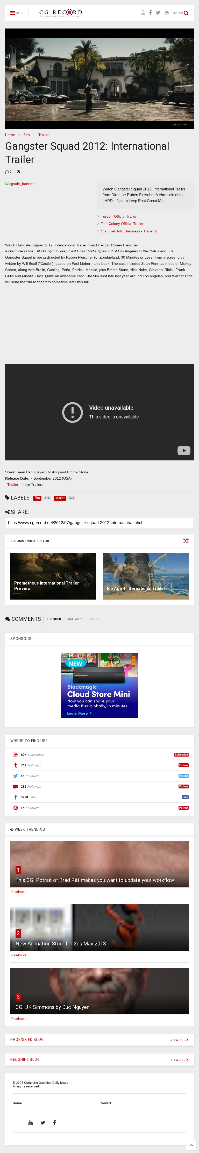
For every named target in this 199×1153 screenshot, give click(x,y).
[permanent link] (18, 171)
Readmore (18, 892)
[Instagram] (143, 13)
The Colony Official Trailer (122, 224)
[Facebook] (150, 13)
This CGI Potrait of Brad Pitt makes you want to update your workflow (95, 880)
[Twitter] (158, 13)
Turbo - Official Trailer (119, 216)
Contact (105, 1103)
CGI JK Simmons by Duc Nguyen (52, 1007)
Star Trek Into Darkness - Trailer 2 (129, 231)
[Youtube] (167, 13)
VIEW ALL (178, 1040)
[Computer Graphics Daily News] (60, 14)
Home (10, 135)
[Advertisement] (99, 326)
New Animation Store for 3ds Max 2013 (61, 944)
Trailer (43, 135)
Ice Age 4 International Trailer (136, 588)
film (27, 135)
